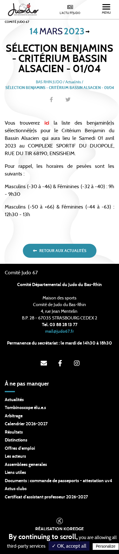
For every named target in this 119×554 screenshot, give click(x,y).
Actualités (14, 400)
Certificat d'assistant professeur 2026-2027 (46, 497)
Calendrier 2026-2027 (26, 424)
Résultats (14, 432)
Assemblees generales (26, 464)
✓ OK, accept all (69, 546)
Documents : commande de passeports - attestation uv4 (58, 481)
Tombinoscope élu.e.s (25, 408)
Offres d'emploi (20, 448)
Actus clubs (16, 489)
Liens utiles (15, 472)
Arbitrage (14, 416)
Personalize (106, 546)
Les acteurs (15, 456)
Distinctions (16, 440)
